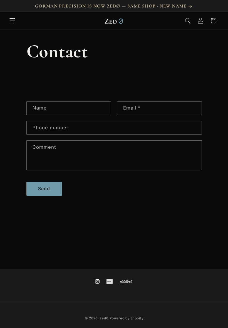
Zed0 (104, 318)
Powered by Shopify (126, 318)
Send (44, 188)
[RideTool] (126, 281)
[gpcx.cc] (109, 281)
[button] (12, 20)
